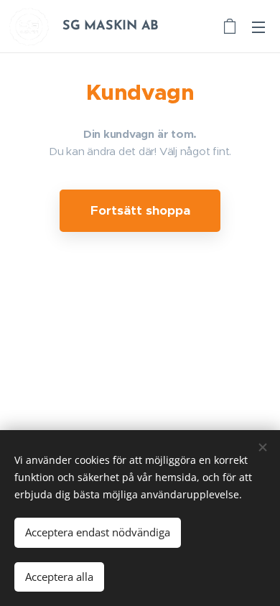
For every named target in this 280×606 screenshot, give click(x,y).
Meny (258, 26)
